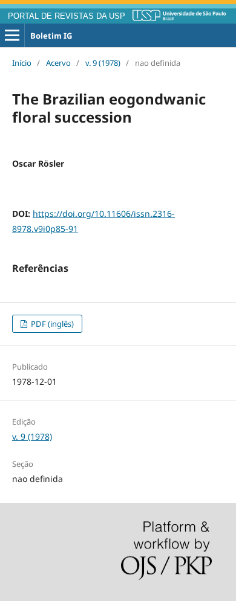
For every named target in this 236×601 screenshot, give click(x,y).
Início (21, 62)
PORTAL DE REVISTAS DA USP (66, 16)
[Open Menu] (12, 36)
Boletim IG (51, 35)
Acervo (58, 62)
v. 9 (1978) (102, 62)
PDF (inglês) (51, 323)
